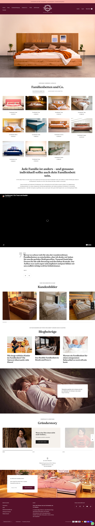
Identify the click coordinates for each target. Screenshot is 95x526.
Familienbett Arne (36, 112)
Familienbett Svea (36, 159)
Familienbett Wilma (13, 134)
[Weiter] (92, 439)
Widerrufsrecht (6, 513)
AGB (4, 507)
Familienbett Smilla (36, 134)
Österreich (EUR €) (7, 521)
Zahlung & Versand (7, 511)
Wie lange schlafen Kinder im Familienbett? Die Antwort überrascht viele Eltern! (18, 358)
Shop (8, 7)
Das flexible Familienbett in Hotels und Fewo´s (47, 358)
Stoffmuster (36, 7)
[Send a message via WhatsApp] (92, 523)
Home (4, 7)
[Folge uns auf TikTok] (90, 506)
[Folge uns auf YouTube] (87, 506)
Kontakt (4, 10)
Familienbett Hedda (59, 157)
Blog (39, 509)
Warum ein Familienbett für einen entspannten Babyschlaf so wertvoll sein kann (75, 358)
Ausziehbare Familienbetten (55, 91)
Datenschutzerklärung (7, 509)
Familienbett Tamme (59, 134)
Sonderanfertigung (16, 7)
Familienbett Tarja (59, 112)
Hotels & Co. (24, 7)
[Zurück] (92, 436)
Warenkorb (89, 8)
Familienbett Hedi (13, 112)
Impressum (5, 505)
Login (82, 8)
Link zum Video (42, 441)
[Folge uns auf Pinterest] (83, 506)
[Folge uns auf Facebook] (76, 506)
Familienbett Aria (13, 159)
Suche (78, 8)
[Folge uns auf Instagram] (80, 506)
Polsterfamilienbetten (38, 91)
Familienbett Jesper (81, 135)
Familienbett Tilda (82, 112)
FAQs (30, 7)
